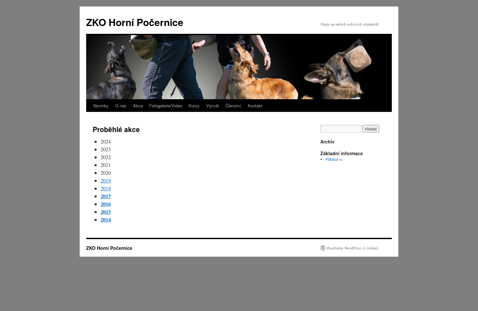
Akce (138, 105)
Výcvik (212, 105)
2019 (105, 180)
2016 (105, 204)
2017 (105, 196)
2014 (105, 219)
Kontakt (255, 105)
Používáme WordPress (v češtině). (353, 247)
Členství (233, 105)
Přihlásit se (333, 159)
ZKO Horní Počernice (134, 22)
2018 (105, 188)
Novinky (101, 105)
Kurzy (194, 105)
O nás (120, 105)
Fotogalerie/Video (165, 105)
